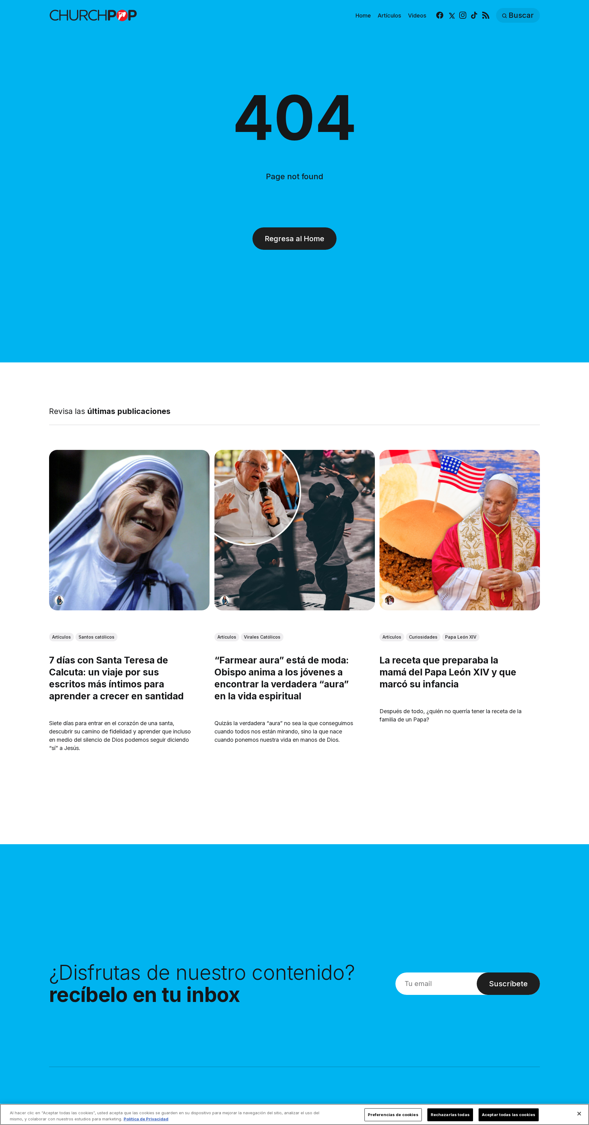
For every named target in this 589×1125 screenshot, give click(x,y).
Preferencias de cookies (393, 1114)
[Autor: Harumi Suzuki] (59, 600)
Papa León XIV (460, 637)
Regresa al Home (294, 238)
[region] (294, 1114)
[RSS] (485, 15)
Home (363, 15)
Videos (417, 15)
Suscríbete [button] (508, 983)
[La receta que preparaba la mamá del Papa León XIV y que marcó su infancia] (459, 530)
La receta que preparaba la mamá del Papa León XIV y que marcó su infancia (447, 671)
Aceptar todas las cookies (508, 1114)
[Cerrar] (579, 1113)
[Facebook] (439, 15)
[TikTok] (474, 15)
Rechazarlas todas (450, 1114)
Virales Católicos (262, 637)
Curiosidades (423, 637)
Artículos (389, 15)
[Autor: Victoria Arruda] (389, 600)
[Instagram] (462, 15)
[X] (451, 15)
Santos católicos (96, 637)
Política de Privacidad (146, 1118)
